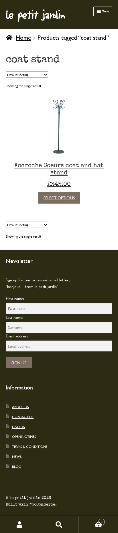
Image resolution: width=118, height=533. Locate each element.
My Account (19, 524)
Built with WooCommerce (30, 504)
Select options (59, 198)
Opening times (24, 436)
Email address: (17, 336)
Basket (91, 520)
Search (58, 524)
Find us (18, 426)
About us (20, 406)
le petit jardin (35, 14)
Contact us (23, 416)
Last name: (14, 317)
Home (23, 37)
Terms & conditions (30, 446)
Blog (16, 466)
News (17, 456)
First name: (15, 298)
